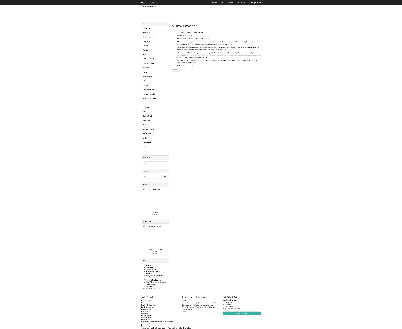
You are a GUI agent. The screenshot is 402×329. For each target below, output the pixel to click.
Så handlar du (146, 303)
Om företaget (145, 311)
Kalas (145, 72)
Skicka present (146, 309)
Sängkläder (147, 120)
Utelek (145, 138)
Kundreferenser (146, 315)
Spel (144, 112)
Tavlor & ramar (148, 125)
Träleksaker (147, 134)
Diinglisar (146, 50)
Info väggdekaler (146, 317)
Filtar (144, 54)
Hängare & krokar (149, 63)
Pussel (145, 103)
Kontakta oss (145, 320)
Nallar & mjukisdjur (149, 94)
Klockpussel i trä (155, 212)
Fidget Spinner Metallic (155, 249)
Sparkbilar (146, 107)
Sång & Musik (147, 116)
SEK (222, 3)
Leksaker (146, 85)
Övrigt (145, 147)
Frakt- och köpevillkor (148, 305)
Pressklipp (144, 313)
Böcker (145, 46)
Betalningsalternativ (147, 307)
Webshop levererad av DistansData (179, 328)
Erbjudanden (147, 221)
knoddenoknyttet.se (149, 2)
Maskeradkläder (148, 90)
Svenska (231, 3)
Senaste (145, 184)
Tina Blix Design (148, 129)
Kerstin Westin (148, 76)
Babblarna (146, 32)
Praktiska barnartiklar (150, 98)
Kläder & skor (147, 81)
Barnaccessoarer (148, 37)
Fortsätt (175, 70)
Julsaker (146, 68)
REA (144, 151)
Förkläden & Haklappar (150, 59)
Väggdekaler (147, 142)
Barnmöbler (147, 41)
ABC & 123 (146, 28)
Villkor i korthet (146, 301)
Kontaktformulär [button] (242, 313)
